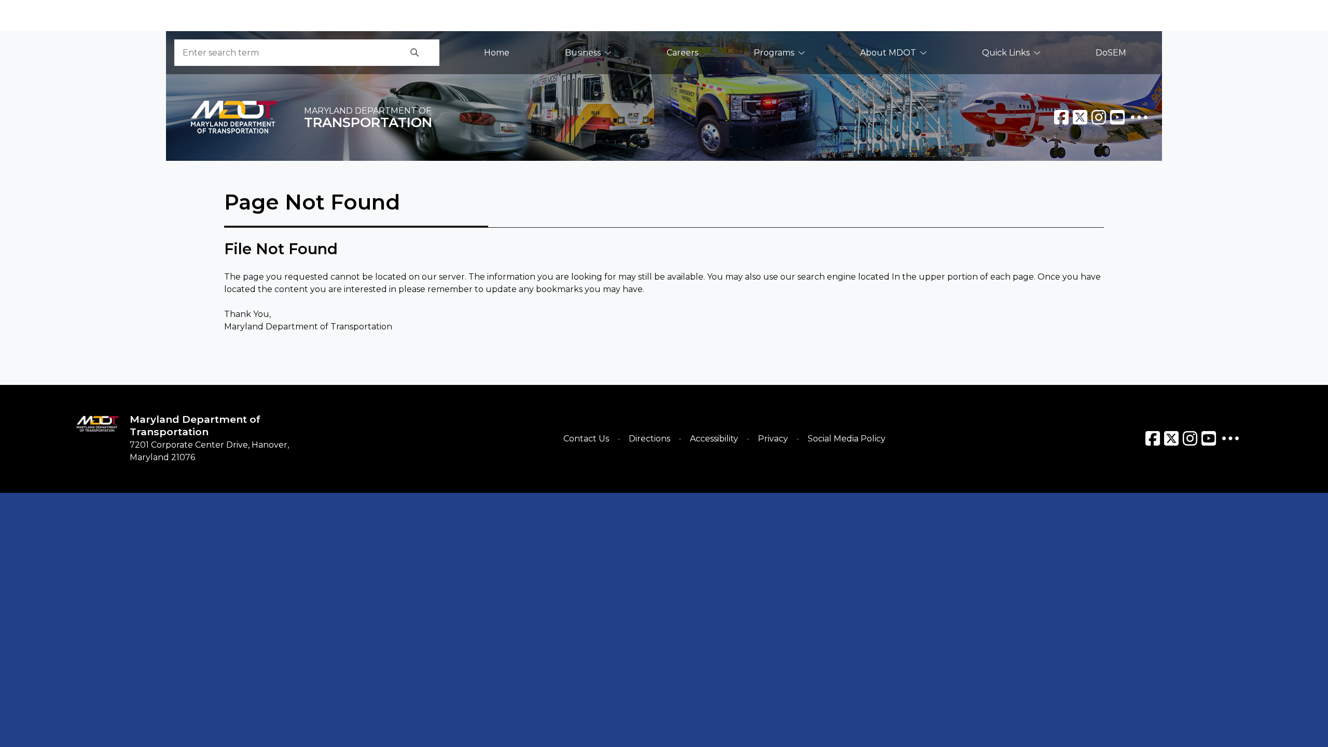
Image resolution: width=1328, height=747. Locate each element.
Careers (682, 53)
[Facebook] (1061, 117)
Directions (649, 439)
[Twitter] (1080, 117)
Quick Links (1006, 53)
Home (496, 53)
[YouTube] (1117, 117)
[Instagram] (1098, 117)
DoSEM (1111, 53)
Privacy (773, 439)
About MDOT (888, 53)
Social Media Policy (847, 439)
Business (583, 53)
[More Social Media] (1139, 117)
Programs (774, 53)
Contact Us (586, 439)
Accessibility (714, 439)
